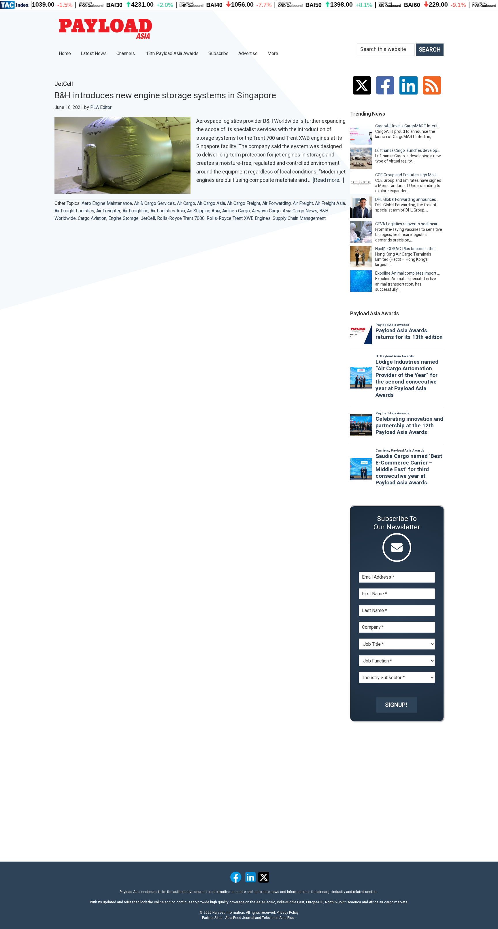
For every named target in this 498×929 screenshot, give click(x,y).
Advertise (248, 53)
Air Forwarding (276, 203)
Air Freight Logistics (74, 210)
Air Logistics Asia (167, 210)
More (273, 53)
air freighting (135, 210)
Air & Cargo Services (154, 203)
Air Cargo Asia (211, 203)
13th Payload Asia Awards (172, 53)
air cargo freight (243, 203)
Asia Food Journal (239, 917)
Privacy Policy (288, 912)
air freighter (108, 210)
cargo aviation (92, 218)
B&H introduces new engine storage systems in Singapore (165, 95)
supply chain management (299, 218)
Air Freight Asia (330, 203)
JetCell (148, 218)
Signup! (396, 705)
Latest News (94, 53)
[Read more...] (328, 180)
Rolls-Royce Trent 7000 (181, 218)
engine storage (123, 218)
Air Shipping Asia (203, 210)
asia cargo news (300, 210)
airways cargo (266, 210)
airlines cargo (236, 210)
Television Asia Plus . (279, 917)
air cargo (186, 203)
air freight (303, 203)
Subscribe (218, 53)
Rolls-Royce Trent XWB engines (239, 218)
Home (65, 53)
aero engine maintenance (107, 203)
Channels (126, 53)
